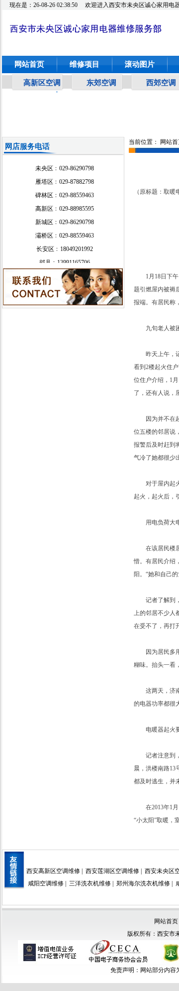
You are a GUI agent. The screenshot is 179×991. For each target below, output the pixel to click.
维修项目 (84, 64)
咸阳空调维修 (46, 883)
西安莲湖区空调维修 (112, 870)
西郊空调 (161, 83)
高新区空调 (42, 83)
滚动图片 (140, 64)
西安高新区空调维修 (53, 870)
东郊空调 (101, 83)
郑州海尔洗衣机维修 (143, 883)
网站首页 (29, 64)
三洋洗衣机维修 (90, 883)
